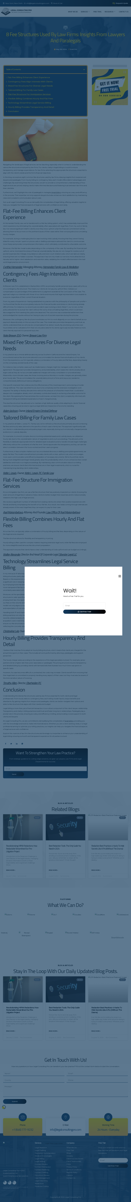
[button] (120, 576)
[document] (65, 601)
